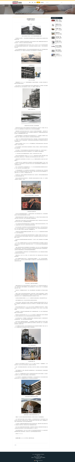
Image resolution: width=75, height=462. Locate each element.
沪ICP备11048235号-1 (38, 458)
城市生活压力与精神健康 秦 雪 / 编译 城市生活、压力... (58, 47)
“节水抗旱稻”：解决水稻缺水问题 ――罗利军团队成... (58, 30)
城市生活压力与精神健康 (58, 45)
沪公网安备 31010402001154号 (38, 460)
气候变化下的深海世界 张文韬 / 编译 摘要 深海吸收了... (58, 51)
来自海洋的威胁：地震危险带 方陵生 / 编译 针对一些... (58, 38)
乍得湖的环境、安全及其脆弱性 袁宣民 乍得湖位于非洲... (58, 26)
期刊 (35, 2)
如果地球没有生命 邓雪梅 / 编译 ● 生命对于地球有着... (58, 34)
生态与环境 (19, 5)
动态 (32, 2)
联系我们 (42, 2)
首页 (29, 2)
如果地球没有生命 (57, 32)
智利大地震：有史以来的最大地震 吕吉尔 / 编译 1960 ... (58, 43)
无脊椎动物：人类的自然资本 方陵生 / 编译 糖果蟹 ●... (58, 21)
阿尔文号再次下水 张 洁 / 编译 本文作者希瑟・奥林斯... (58, 56)
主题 (38, 2)
